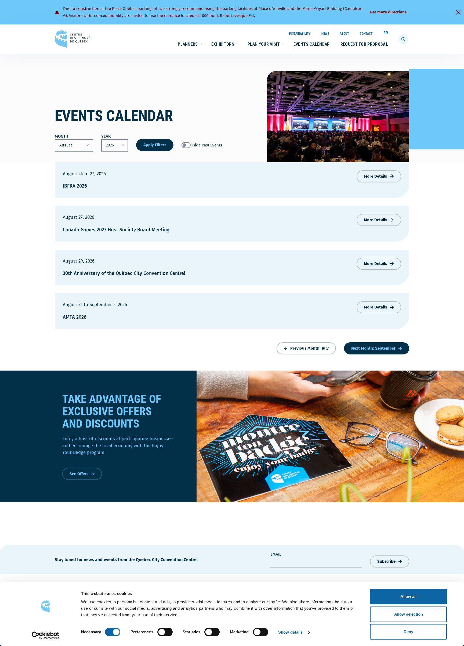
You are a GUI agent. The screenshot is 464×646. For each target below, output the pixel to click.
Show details (290, 632)
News (325, 33)
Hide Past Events (207, 145)
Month (61, 136)
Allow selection (408, 614)
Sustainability (300, 33)
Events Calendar (311, 44)
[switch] (165, 632)
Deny (408, 631)
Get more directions (388, 12)
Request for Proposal (364, 44)
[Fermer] (458, 12)
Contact (366, 33)
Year (106, 136)
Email (275, 554)
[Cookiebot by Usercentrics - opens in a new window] (45, 635)
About (344, 33)
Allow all (408, 596)
